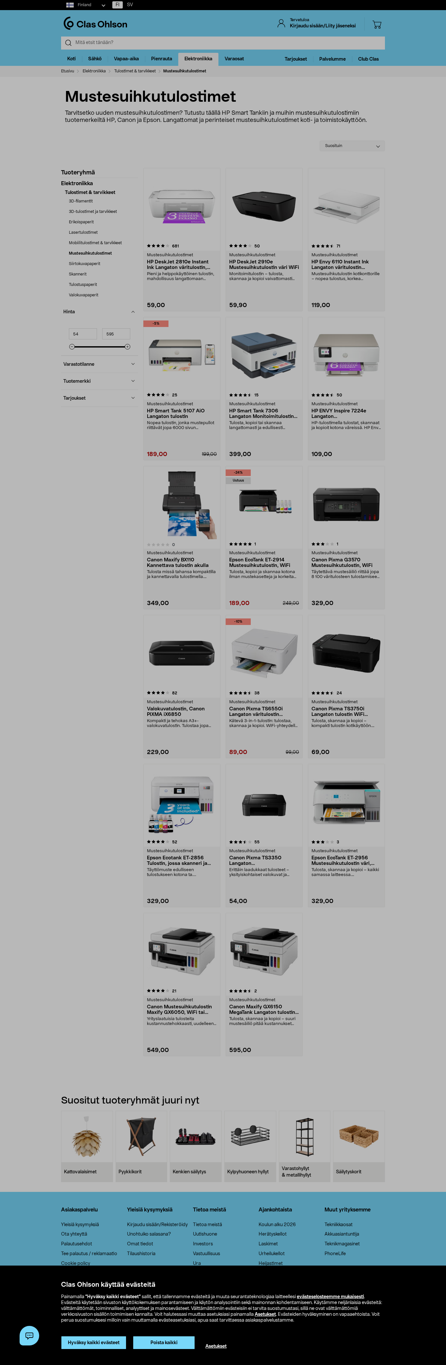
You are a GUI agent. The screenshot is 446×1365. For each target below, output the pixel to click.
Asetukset (265, 1314)
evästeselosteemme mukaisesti (330, 1297)
